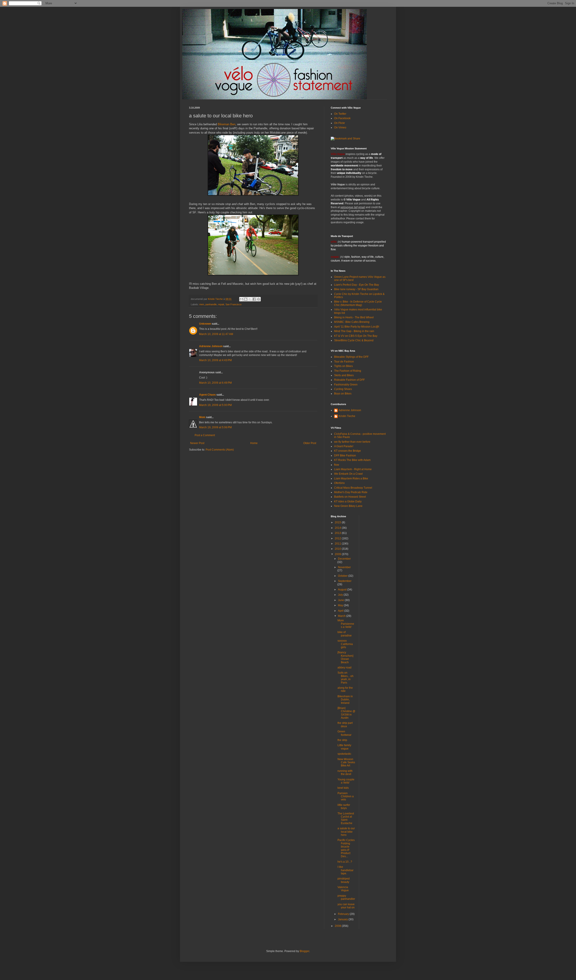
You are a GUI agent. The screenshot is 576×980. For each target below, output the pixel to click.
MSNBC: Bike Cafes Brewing (351, 322)
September (344, 581)
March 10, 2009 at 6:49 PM (215, 382)
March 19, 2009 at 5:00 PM (215, 405)
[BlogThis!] (245, 299)
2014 (338, 527)
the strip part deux (345, 724)
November (344, 567)
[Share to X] (250, 299)
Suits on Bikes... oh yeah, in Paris (345, 677)
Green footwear (344, 733)
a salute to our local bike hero (346, 831)
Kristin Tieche (347, 416)
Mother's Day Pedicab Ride (350, 492)
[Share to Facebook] (254, 299)
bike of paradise (345, 634)
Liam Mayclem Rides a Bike (351, 478)
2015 (338, 522)
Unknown (205, 323)
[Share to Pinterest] (258, 299)
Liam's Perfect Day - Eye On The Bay (356, 284)
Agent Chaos (207, 394)
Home (254, 443)
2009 (338, 554)
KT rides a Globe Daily (348, 501)
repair (221, 304)
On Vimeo (340, 127)
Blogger (304, 951)
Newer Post (197, 443)
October (343, 575)
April (341, 610)
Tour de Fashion (344, 361)
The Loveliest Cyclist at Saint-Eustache (346, 818)
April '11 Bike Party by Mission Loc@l (356, 326)
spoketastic (344, 753)
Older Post (309, 443)
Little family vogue (344, 747)
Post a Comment (205, 435)
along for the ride (345, 689)
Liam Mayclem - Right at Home (353, 469)
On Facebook (342, 118)
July (341, 594)
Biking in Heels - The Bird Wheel (354, 317)
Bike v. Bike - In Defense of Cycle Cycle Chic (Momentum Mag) (358, 303)
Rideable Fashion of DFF (349, 379)
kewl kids (343, 787)
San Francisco (233, 304)
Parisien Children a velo (346, 796)
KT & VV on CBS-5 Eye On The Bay (355, 335)
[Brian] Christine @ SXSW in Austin (346, 713)
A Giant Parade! (343, 446)
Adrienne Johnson (211, 346)
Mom (202, 417)
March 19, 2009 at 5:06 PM (215, 427)
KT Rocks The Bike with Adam (352, 460)
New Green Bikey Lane (348, 506)
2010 (338, 548)
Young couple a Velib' (346, 781)
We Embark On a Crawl (348, 473)
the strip (342, 740)
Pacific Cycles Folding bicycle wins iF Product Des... (346, 848)
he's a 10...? (345, 861)
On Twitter (340, 113)
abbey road (344, 667)
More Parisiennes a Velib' (346, 624)
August (342, 589)
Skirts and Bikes (344, 375)
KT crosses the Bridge (347, 450)
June (341, 600)
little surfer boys (344, 806)
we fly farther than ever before (352, 441)
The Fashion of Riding (347, 370)
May (341, 605)
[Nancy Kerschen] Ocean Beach (345, 657)
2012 (338, 538)
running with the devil (345, 772)
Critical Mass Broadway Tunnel (353, 487)
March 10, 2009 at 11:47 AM (216, 334)
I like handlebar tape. (345, 870)
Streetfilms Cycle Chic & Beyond (354, 340)
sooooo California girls (345, 644)
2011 (338, 543)
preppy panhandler (346, 897)
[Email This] (241, 299)
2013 (338, 533)
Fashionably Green (346, 384)
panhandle (211, 304)
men (201, 304)
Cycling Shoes (343, 389)
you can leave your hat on (346, 906)
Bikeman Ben (226, 124)
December (344, 558)
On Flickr (339, 123)
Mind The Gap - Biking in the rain (354, 331)
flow (336, 464)
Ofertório (339, 483)
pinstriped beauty (344, 880)
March (342, 616)
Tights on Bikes (343, 366)
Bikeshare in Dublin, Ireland (345, 699)
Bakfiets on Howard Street (350, 496)
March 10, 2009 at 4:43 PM (215, 360)
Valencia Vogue (343, 889)
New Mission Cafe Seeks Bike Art (346, 762)
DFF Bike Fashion (345, 455)
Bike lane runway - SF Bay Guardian (356, 289)
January (343, 919)
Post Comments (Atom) (220, 449)
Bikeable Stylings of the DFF (351, 356)
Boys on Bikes (342, 393)
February (344, 914)
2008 (338, 926)
